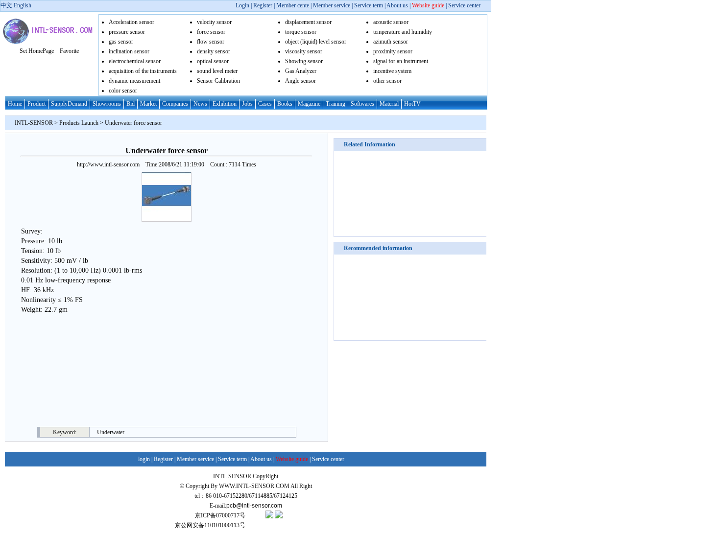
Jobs (247, 103)
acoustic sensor (390, 22)
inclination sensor (129, 51)
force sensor (211, 31)
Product (36, 103)
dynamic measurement (134, 80)
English (22, 5)
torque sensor (300, 31)
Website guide (428, 5)
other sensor (387, 80)
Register (263, 5)
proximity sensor (392, 51)
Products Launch (78, 122)
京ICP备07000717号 (220, 515)
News (200, 103)
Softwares (362, 103)
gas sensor (121, 41)
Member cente (292, 5)
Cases (265, 103)
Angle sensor (300, 80)
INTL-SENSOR (34, 122)
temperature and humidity (402, 31)
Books (284, 103)
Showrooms (107, 103)
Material (389, 103)
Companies (175, 103)
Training (335, 103)
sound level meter (217, 71)
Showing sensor (304, 61)
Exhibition (225, 103)
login (144, 459)
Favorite (69, 50)
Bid (130, 103)
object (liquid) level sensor (315, 41)
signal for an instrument (400, 61)
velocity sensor (214, 22)
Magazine (309, 103)
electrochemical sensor (135, 61)
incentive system (392, 71)
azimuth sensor (390, 41)
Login (242, 5)
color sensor (123, 90)
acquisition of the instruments (143, 71)
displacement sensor (308, 22)
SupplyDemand (69, 103)
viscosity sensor (303, 51)
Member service (331, 5)
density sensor (213, 51)
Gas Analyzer (300, 71)
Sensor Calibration (218, 80)
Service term (368, 5)
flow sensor (210, 41)
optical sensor (213, 61)
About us (397, 5)
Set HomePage (37, 50)
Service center (464, 5)
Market (148, 103)
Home (15, 103)
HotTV (412, 103)
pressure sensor (127, 31)
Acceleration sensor (131, 22)
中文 (6, 5)
